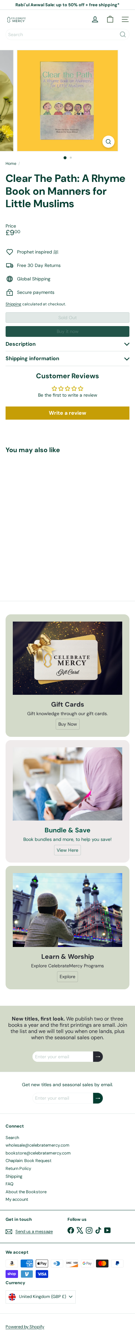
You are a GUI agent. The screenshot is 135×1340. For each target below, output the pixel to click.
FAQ (9, 1184)
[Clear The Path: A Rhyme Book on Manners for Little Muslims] (46, 516)
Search (12, 1137)
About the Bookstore (26, 1192)
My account (17, 1199)
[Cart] (110, 19)
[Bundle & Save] (67, 784)
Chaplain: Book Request (28, 1160)
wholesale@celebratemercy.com (37, 1145)
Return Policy (18, 1168)
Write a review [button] (67, 412)
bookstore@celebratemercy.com (38, 1153)
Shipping (13, 304)
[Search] (122, 34)
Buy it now (68, 331)
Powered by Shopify (25, 1326)
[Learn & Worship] (67, 910)
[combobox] (67, 34)
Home (11, 163)
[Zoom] (109, 142)
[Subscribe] (98, 1056)
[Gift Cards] (67, 658)
